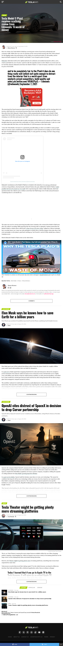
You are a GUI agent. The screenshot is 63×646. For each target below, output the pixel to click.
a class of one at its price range (34, 228)
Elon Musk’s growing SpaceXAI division (26, 473)
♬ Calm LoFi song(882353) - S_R (10, 614)
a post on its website (9, 477)
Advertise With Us (36, 637)
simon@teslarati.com (30, 293)
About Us (17, 637)
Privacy (52, 637)
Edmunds (4, 61)
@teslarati (4, 611)
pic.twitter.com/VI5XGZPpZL (25, 81)
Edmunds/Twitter (57, 41)
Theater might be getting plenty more (20, 561)
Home (10, 637)
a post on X (6, 372)
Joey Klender (11, 516)
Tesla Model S (26, 280)
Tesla (19, 280)
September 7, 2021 (28, 84)
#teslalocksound (6, 613)
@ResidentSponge (48, 293)
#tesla (33, 612)
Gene (9, 325)
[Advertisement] (31, 208)
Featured (14, 280)
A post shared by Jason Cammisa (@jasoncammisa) (22, 181)
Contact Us (25, 637)
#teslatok (37, 612)
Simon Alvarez (11, 48)
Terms (46, 637)
